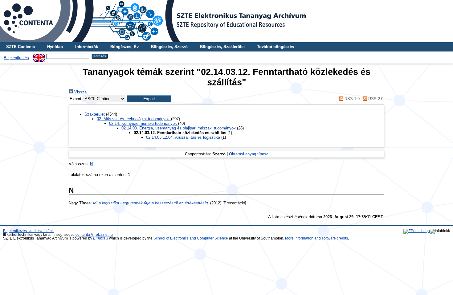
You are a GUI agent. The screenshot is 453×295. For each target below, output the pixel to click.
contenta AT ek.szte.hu (94, 234)
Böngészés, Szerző (169, 46)
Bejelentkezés (16, 57)
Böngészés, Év (124, 46)
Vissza (80, 92)
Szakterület (95, 114)
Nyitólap (55, 46)
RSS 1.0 (351, 98)
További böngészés (275, 46)
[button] (149, 98)
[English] (39, 56)
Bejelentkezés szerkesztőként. (28, 231)
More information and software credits (316, 238)
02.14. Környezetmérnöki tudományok (143, 123)
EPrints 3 (100, 238)
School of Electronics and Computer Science (190, 238)
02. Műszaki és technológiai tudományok (134, 119)
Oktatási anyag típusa (248, 154)
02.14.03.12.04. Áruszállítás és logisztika (183, 137)
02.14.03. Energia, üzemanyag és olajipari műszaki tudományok (179, 128)
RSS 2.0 (375, 98)
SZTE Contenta (20, 46)
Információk (86, 46)
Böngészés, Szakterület (222, 46)
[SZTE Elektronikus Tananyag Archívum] (226, 21)
